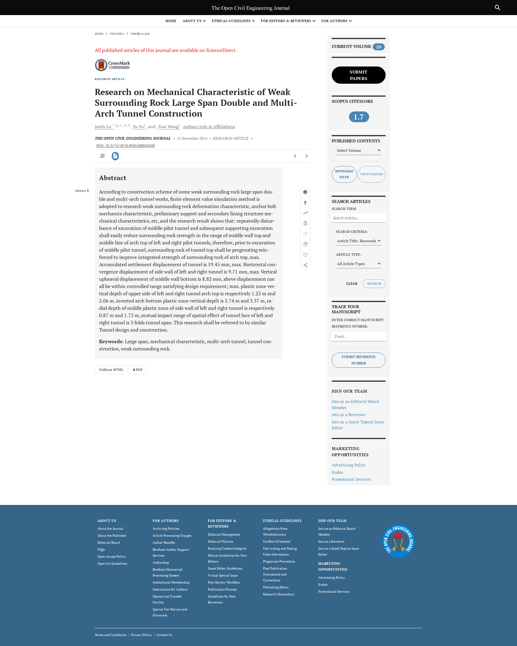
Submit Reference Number (359, 360)
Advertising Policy (349, 465)
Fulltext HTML (111, 370)
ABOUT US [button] (192, 21)
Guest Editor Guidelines (225, 568)
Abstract (80, 190)
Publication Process (222, 589)
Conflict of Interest (276, 541)
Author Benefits (164, 542)
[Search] (497, 7)
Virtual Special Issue (222, 575)
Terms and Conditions (111, 635)
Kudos (337, 472)
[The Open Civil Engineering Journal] (398, 541)
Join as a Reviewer (349, 414)
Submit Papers (359, 75)
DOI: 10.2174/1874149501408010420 (125, 145)
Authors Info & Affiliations (209, 126)
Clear (351, 284)
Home (171, 21)
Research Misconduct (278, 594)
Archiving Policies (166, 528)
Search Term (344, 209)
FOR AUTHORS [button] (335, 21)
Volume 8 (117, 34)
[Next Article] (306, 156)
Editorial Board (108, 542)
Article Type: (348, 254)
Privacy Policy (141, 635)
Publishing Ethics (275, 587)
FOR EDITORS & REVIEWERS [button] (286, 21)
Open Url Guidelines (112, 563)
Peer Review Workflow (224, 582)
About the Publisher (112, 535)
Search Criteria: (352, 232)
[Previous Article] (295, 156)
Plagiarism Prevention (279, 561)
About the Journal (110, 528)
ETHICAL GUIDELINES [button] (231, 21)
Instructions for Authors (170, 589)
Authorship (161, 562)
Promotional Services (351, 479)
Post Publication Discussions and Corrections (275, 574)
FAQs (101, 549)
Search (374, 284)
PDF (139, 370)
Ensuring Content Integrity (227, 548)
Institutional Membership (171, 582)
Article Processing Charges (172, 535)
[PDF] (115, 156)
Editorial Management (224, 534)
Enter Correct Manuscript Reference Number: (358, 323)
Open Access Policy (111, 556)
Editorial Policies (220, 541)
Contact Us (164, 635)
